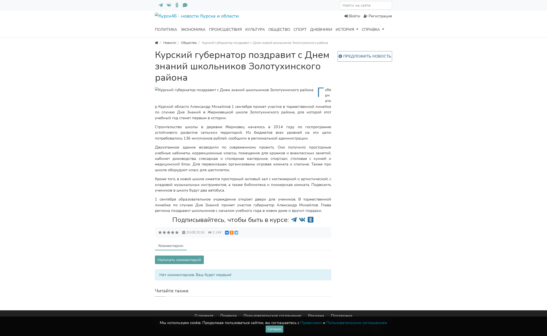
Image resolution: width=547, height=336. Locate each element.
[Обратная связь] (183, 5)
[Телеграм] (159, 5)
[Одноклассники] (175, 5)
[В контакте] (167, 5)
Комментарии (170, 245)
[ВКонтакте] (227, 233)
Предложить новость (366, 56)
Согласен (274, 329)
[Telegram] (236, 233)
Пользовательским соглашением (356, 322)
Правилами (311, 322)
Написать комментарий (179, 259)
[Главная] (156, 42)
